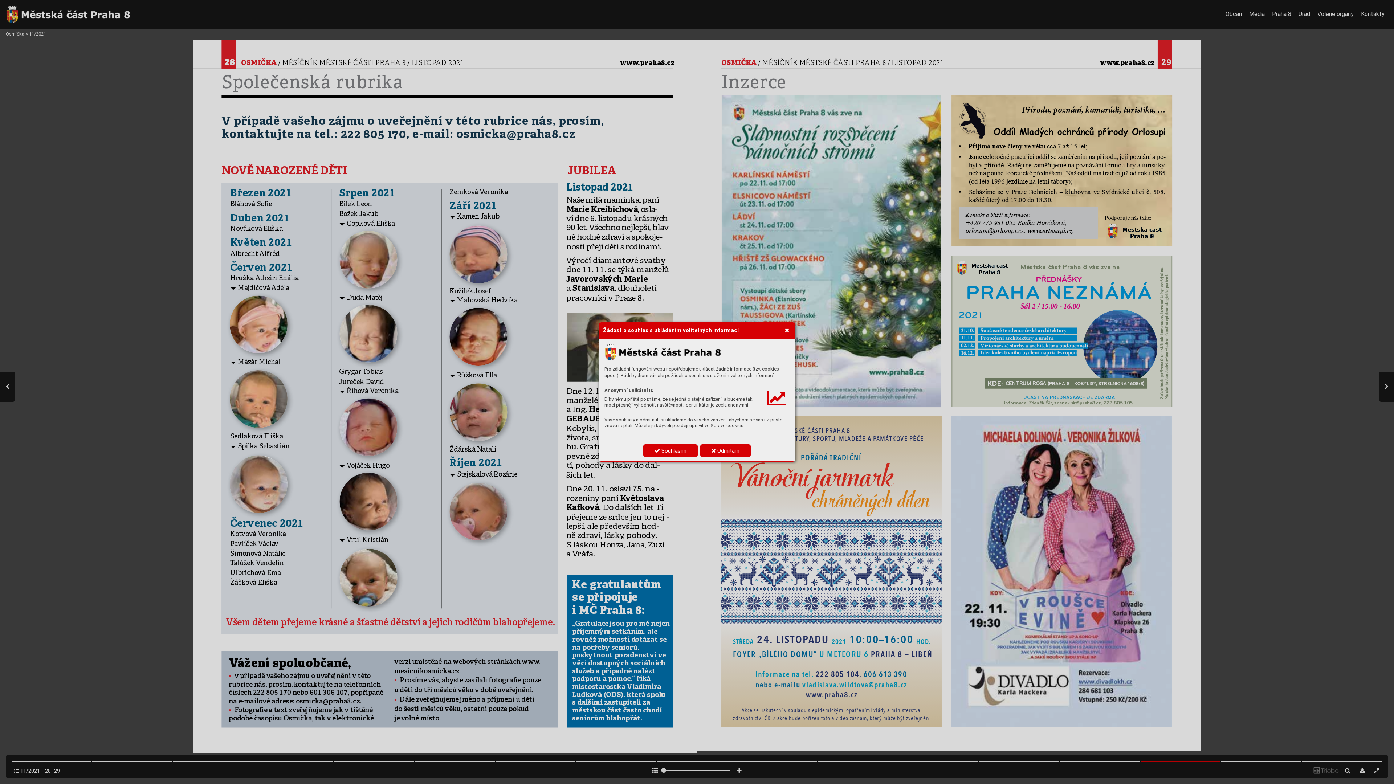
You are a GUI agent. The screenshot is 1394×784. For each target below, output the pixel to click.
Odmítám (727, 451)
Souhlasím (673, 451)
